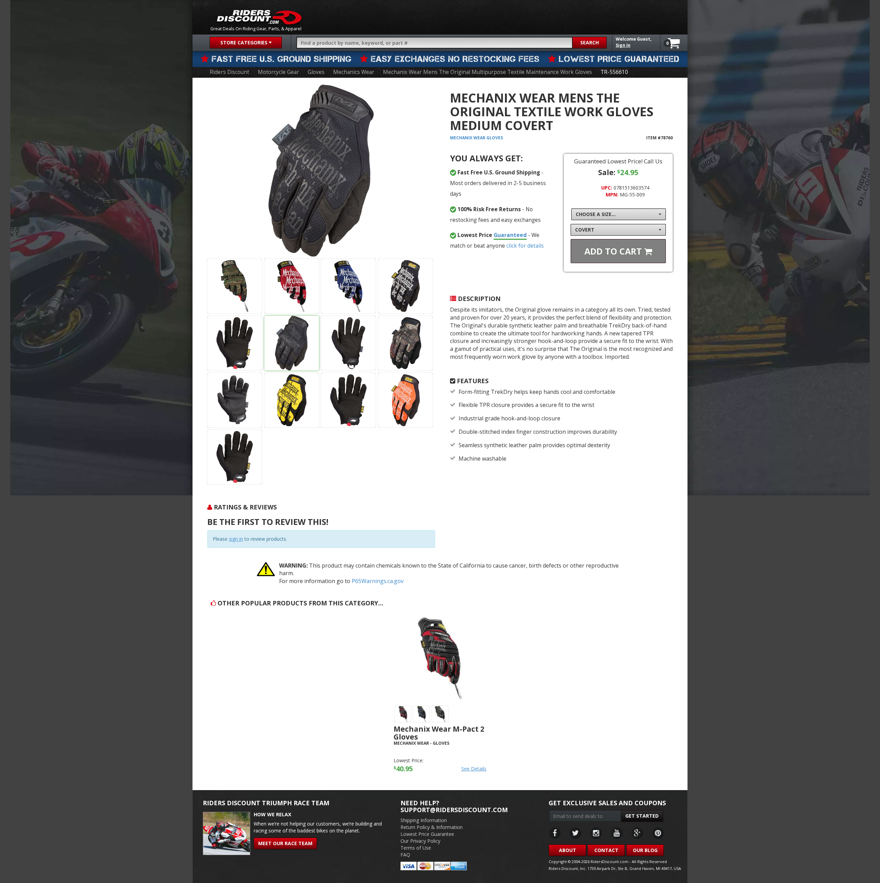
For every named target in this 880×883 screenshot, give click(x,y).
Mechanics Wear (353, 72)
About (567, 850)
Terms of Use (415, 847)
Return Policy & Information (431, 827)
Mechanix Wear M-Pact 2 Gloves (439, 733)
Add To (614, 251)
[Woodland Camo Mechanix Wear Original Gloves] (234, 286)
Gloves (316, 72)
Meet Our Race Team (285, 843)
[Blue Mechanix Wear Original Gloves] (348, 286)
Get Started (642, 815)
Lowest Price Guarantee (427, 834)
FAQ (405, 854)
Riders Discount (229, 72)
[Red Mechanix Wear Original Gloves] (291, 286)
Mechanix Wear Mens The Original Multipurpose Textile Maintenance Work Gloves (487, 72)
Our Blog (645, 850)
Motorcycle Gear (278, 72)
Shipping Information (423, 820)
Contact (606, 850)
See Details (473, 768)
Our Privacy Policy (420, 841)
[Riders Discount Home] (259, 17)
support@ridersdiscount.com (454, 810)
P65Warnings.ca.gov (378, 581)
